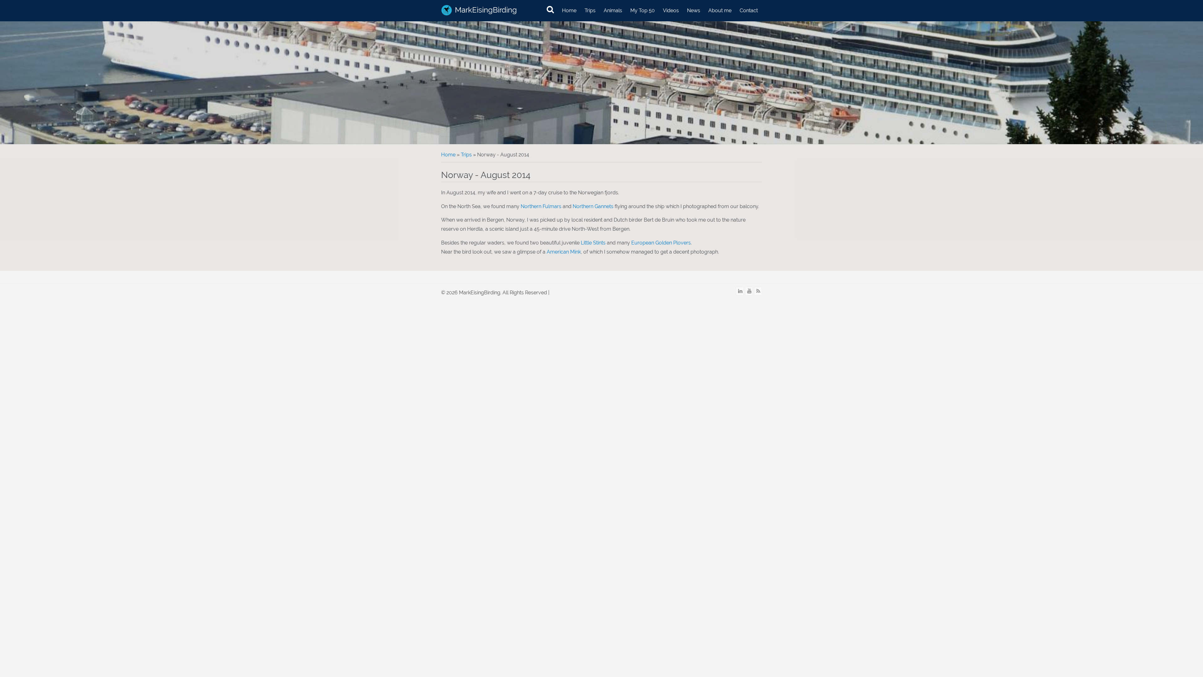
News (693, 10)
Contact (749, 10)
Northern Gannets (593, 206)
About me (720, 10)
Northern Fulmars (541, 206)
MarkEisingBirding (486, 9)
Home (569, 10)
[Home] (446, 10)
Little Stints (593, 243)
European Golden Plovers (661, 243)
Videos (671, 10)
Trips (590, 10)
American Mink (564, 252)
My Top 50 (642, 10)
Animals (613, 10)
